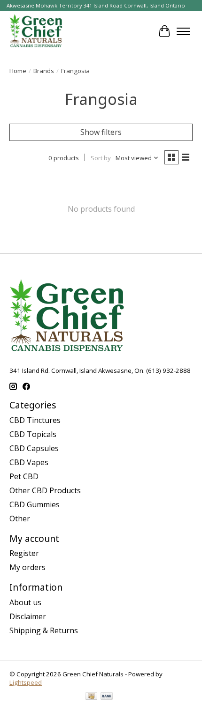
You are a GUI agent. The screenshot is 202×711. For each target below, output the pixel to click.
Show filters (101, 132)
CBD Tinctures (35, 420)
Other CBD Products (45, 490)
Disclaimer (27, 616)
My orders (27, 567)
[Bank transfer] (107, 697)
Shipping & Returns (43, 630)
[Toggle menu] (183, 31)
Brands (43, 71)
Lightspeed (25, 682)
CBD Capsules (34, 448)
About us (25, 602)
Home (17, 71)
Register (24, 553)
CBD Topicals (32, 434)
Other (19, 518)
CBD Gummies (34, 504)
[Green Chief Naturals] (35, 31)
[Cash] (91, 697)
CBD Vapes (28, 462)
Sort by (101, 158)
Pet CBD (24, 476)
